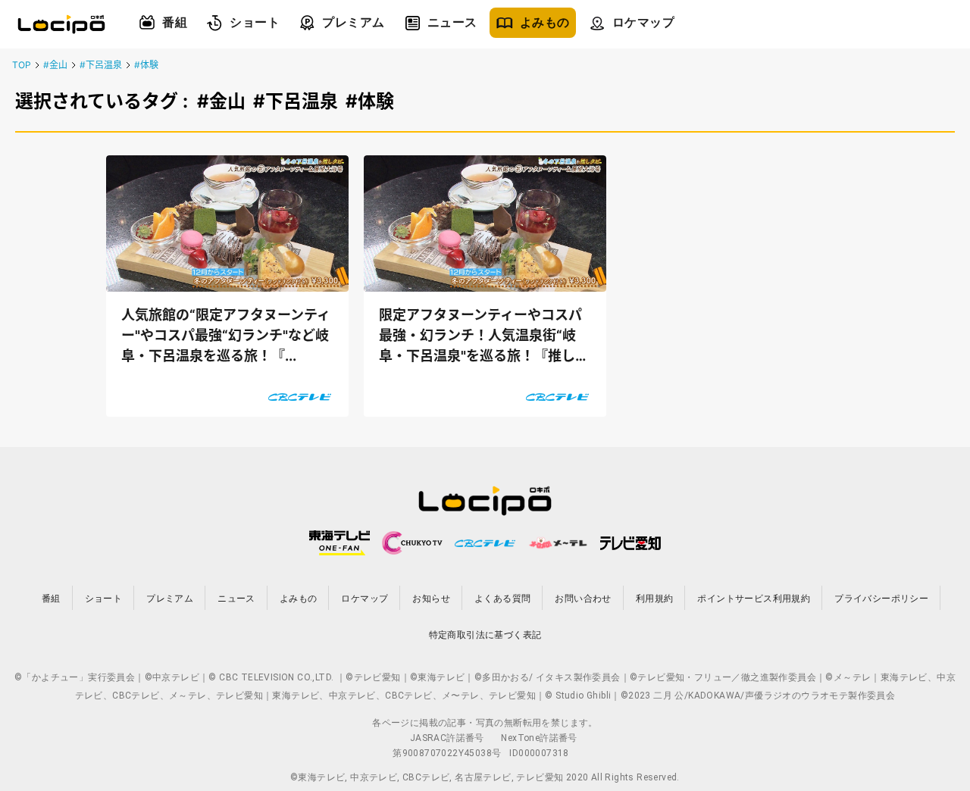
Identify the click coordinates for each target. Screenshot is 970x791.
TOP (21, 64)
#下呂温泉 (101, 64)
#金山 (55, 64)
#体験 (146, 64)
